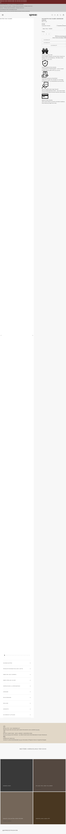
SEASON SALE (2, 0)
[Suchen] (60, 15)
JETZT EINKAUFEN (24, 0)
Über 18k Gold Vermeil (10, 674)
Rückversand (7, 697)
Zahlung (5, 703)
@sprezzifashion (10, 830)
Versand (5, 691)
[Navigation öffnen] (2, 14)
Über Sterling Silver (9, 680)
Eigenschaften (7, 663)
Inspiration (60, 25)
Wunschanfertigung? (62, 36)
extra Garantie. (57, 70)
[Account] (57, 15)
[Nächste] (32, 335)
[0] (52, 15)
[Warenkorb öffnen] (63, 15)
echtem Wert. (49, 59)
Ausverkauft (47, 39)
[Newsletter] (54, 14)
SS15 (19, 0)
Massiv (64, 25)
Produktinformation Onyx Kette (13, 668)
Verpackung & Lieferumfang (11, 686)
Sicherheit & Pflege (9, 714)
